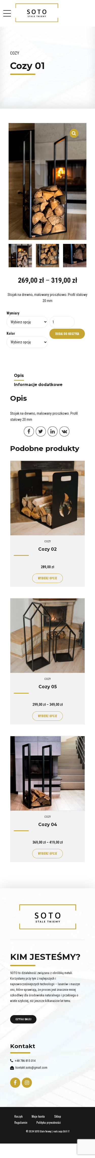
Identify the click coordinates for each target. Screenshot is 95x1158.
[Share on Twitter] (41, 431)
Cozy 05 (48, 686)
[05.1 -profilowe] (47, 498)
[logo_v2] (47, 917)
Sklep (57, 1116)
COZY (14, 53)
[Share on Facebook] (29, 431)
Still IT (66, 1131)
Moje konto (38, 1116)
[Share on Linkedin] (53, 431)
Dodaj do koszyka (67, 334)
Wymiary (13, 313)
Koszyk (18, 1116)
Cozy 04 (47, 824)
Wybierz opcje (47, 578)
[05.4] (47, 635)
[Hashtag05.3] (47, 773)
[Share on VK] (64, 431)
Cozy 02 (47, 549)
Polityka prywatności (48, 1122)
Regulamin (20, 1122)
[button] (74, 130)
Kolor (11, 333)
